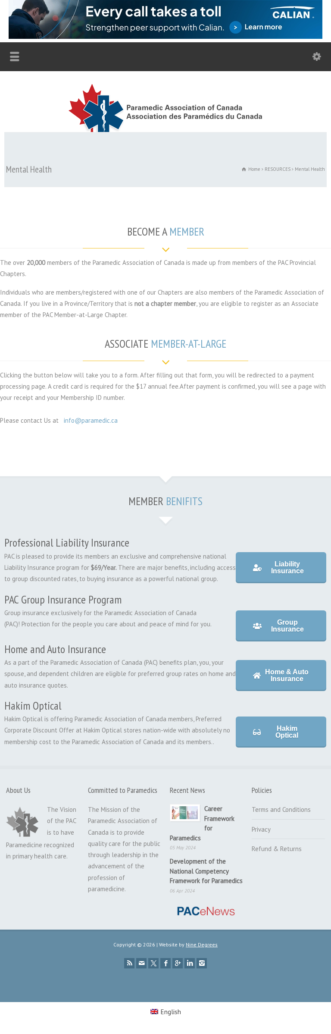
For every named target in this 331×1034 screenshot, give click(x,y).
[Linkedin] (189, 963)
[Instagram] (202, 963)
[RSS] (129, 963)
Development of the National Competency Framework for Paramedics (206, 871)
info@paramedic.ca (91, 420)
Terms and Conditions (281, 809)
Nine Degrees (202, 944)
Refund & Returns (277, 849)
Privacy (261, 829)
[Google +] (177, 963)
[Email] (141, 963)
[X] (153, 963)
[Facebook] (165, 963)
